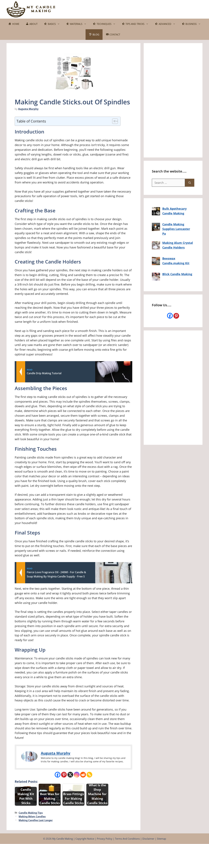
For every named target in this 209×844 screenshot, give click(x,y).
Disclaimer (148, 838)
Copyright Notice (84, 838)
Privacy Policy (104, 838)
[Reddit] (83, 775)
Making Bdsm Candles (32, 816)
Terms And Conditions (127, 838)
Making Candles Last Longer (36, 820)
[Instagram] (77, 775)
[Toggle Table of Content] (113, 121)
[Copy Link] (89, 775)
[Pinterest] (64, 775)
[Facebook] (57, 775)
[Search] (189, 183)
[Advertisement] (143, 8)
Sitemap (161, 838)
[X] (70, 775)
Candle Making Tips (31, 812)
